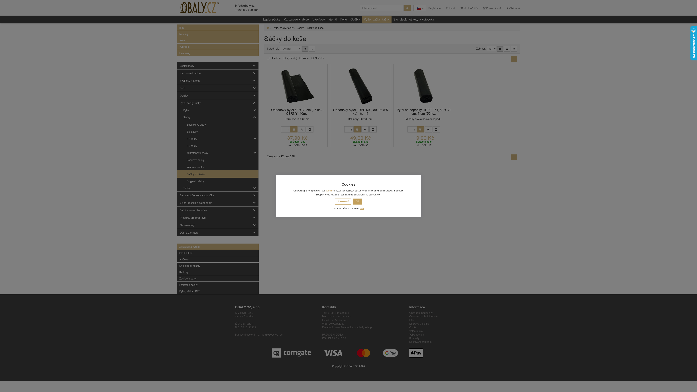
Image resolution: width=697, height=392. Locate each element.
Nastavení (343, 201)
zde (362, 208)
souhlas (330, 190)
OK (357, 201)
